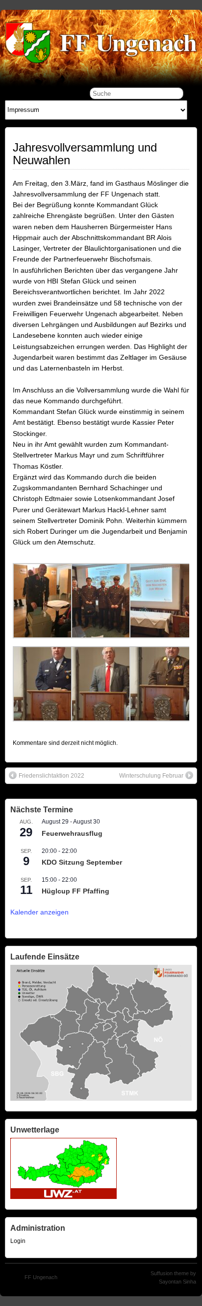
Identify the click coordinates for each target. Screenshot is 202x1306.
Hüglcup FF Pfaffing (75, 891)
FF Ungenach (41, 1277)
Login (17, 1241)
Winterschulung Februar (151, 775)
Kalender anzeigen (39, 912)
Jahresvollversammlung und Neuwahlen (85, 154)
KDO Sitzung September (82, 862)
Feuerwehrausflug (72, 833)
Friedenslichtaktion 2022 (51, 775)
